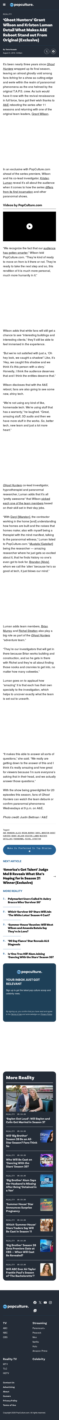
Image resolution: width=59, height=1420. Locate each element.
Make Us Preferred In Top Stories (29, 848)
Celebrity (39, 1359)
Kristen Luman (32, 835)
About (6, 1391)
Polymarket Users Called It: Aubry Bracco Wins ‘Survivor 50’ (29, 900)
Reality (7, 14)
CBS (5, 1337)
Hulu (35, 1346)
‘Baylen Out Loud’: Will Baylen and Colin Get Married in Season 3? (28, 1120)
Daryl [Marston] (20, 517)
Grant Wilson (40, 114)
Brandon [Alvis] (39, 562)
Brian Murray (28, 832)
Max (35, 1337)
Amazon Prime (40, 1350)
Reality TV (10, 1359)
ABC (5, 1328)
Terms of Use (16, 1014)
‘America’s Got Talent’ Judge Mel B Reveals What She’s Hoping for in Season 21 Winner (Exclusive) (25, 875)
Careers (7, 1396)
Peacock (37, 1332)
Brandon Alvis (14, 832)
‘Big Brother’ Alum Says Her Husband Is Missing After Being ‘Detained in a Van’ (21, 1185)
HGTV (6, 1373)
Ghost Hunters (12, 485)
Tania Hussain (11, 49)
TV (5, 1323)
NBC (5, 1332)
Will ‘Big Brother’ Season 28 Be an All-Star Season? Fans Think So (21, 1140)
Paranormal (18, 838)
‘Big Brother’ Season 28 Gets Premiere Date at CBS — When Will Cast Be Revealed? (21, 1250)
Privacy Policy (46, 1014)
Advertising (9, 1387)
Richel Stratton (28, 631)
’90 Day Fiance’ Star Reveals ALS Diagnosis (28, 942)
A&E (6, 105)
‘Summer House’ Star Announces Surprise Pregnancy (19, 1207)
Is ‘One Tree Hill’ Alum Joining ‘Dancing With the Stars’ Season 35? (31, 955)
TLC (5, 1368)
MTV (5, 1364)
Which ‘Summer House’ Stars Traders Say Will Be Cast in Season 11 (21, 1228)
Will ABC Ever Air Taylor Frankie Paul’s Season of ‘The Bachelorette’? (21, 1272)
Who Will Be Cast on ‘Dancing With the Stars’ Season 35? (19, 1163)
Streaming (40, 1323)
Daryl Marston (42, 832)
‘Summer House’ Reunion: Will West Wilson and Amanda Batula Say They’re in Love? (30, 928)
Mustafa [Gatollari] (41, 544)
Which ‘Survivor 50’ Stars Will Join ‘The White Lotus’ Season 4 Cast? (29, 913)
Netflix (36, 1341)
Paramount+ (39, 1328)
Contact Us (8, 1382)
